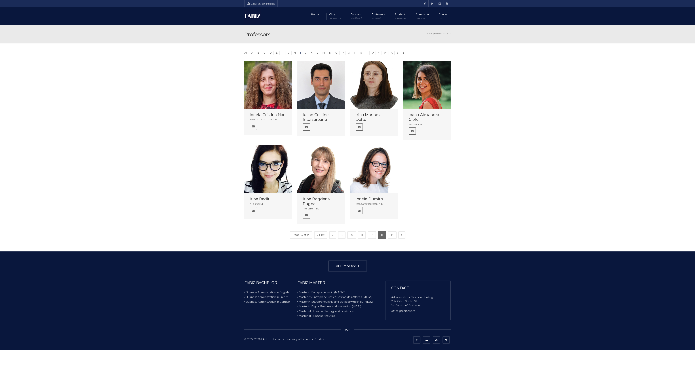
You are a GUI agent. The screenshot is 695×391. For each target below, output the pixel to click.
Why (335, 16)
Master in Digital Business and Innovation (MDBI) (330, 306)
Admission (422, 16)
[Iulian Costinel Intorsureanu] (321, 85)
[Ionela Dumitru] (374, 169)
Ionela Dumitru (370, 199)
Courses (356, 16)
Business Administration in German (268, 301)
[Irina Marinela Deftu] (374, 85)
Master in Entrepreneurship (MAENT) (322, 292)
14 (392, 235)
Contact (444, 16)
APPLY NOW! (346, 266)
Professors (378, 16)
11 (362, 235)
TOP (347, 329)
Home (315, 14)
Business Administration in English (267, 292)
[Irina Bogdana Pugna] (321, 169)
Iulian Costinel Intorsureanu (316, 117)
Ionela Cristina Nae (267, 114)
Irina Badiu (260, 199)
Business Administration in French (267, 297)
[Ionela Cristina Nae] (268, 85)
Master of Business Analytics (317, 315)
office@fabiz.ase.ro (403, 311)
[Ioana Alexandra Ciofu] (427, 85)
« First (321, 235)
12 (371, 235)
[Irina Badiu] (268, 169)
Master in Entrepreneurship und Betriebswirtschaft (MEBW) (336, 301)
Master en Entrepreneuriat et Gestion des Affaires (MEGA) (335, 297)
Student (400, 16)
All (245, 52)
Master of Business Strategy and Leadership (327, 311)
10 (351, 235)
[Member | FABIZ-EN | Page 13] (252, 16)
